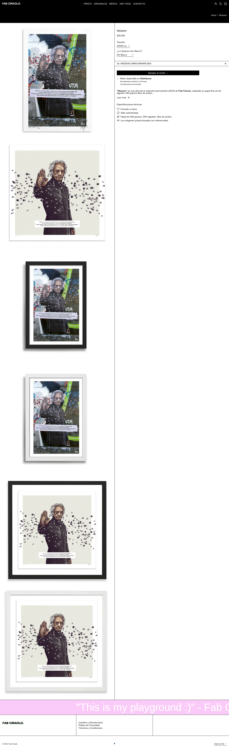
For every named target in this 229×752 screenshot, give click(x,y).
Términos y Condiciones (90, 728)
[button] (225, 3)
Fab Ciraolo (13, 744)
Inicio (213, 15)
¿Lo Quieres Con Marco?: (130, 51)
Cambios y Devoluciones (91, 722)
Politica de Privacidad (89, 725)
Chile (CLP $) (219, 744)
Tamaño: (121, 42)
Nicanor (223, 15)
